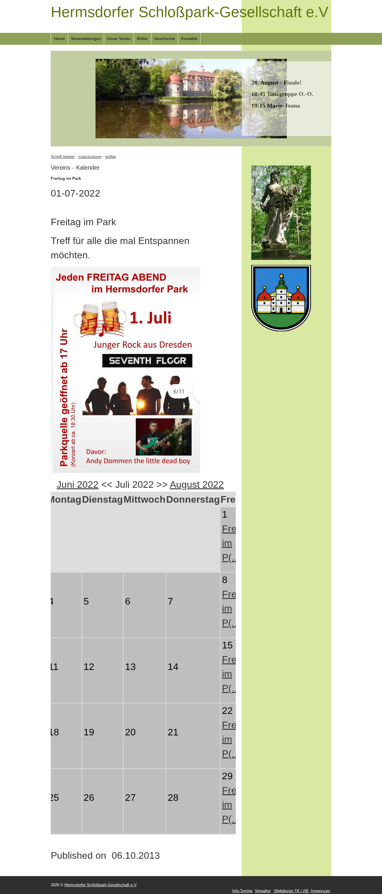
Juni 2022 (77, 484)
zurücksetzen (89, 156)
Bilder (142, 38)
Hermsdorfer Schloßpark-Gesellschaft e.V (189, 12)
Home (59, 38)
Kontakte (189, 38)
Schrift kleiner (63, 156)
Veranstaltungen (86, 38)
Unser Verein (119, 38)
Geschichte (164, 38)
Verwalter (263, 891)
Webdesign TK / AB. (291, 891)
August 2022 (197, 484)
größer (110, 156)
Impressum (320, 891)
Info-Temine (242, 891)
